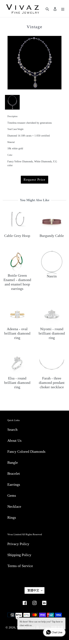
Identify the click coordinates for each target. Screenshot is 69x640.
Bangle (12, 462)
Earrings (13, 484)
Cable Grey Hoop (17, 236)
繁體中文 (33, 590)
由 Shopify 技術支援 (49, 627)
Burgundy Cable (52, 236)
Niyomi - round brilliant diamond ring (52, 333)
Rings (11, 517)
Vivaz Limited (26, 627)
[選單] (63, 8)
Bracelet (13, 473)
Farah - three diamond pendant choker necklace (52, 382)
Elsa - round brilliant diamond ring (17, 382)
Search (12, 429)
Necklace (14, 506)
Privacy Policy (18, 544)
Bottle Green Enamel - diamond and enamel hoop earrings (17, 282)
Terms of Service (20, 566)
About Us (14, 440)
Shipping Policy (19, 555)
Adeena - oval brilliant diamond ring (17, 333)
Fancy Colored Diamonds (26, 451)
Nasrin (52, 276)
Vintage (34, 27)
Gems (11, 495)
